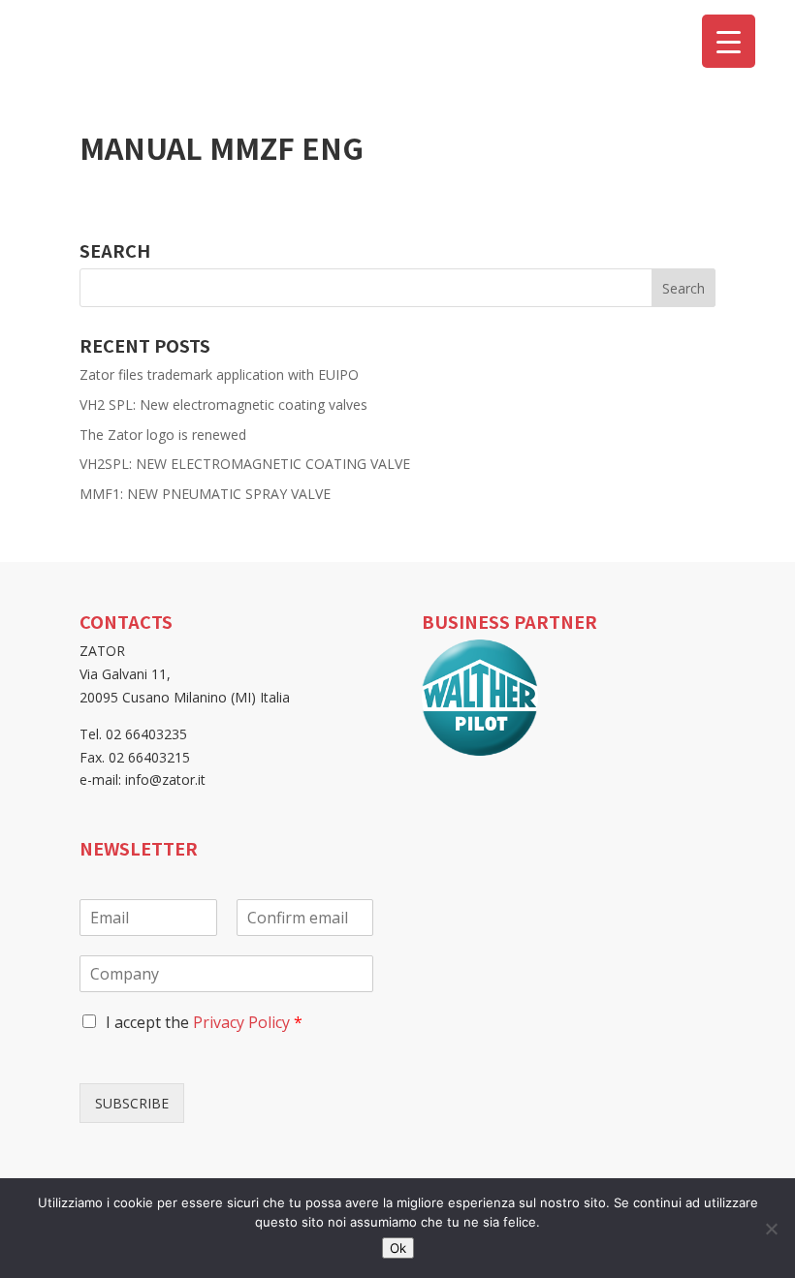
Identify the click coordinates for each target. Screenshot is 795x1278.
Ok (398, 1248)
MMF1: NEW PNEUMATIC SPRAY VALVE (205, 493)
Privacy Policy (241, 1022)
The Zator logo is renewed (163, 434)
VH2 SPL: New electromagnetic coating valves (223, 404)
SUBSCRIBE (132, 1103)
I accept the (204, 1022)
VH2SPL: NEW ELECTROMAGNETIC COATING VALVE (245, 463)
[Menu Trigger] (728, 41)
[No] (770, 1228)
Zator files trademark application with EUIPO (219, 374)
